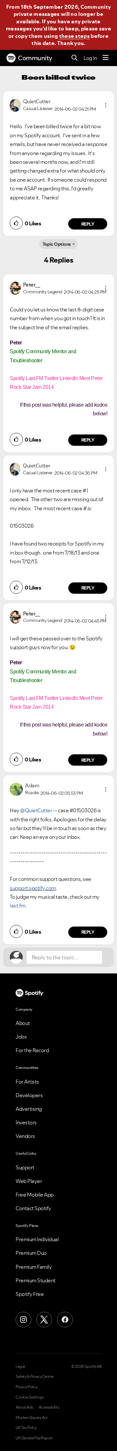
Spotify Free (30, 1294)
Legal (20, 1366)
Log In (90, 58)
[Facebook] (65, 1319)
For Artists (27, 1081)
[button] (105, 105)
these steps (74, 35)
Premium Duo (31, 1252)
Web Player (29, 1181)
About (23, 1023)
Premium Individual (37, 1239)
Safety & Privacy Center (35, 1376)
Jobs (21, 1036)
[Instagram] (23, 1319)
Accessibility (49, 1407)
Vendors (25, 1136)
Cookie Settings (30, 1397)
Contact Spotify (33, 1208)
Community (35, 57)
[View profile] (15, 104)
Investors (26, 1122)
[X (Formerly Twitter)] (44, 1319)
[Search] (75, 58)
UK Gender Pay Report (34, 1438)
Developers (29, 1095)
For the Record (32, 1050)
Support (25, 1167)
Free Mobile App (35, 1194)
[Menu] (105, 58)
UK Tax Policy (26, 1427)
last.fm (17, 905)
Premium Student (36, 1280)
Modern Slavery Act (31, 1417)
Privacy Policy (26, 1386)
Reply (88, 224)
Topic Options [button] (57, 244)
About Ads (24, 1407)
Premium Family (34, 1266)
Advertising (29, 1108)
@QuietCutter (36, 810)
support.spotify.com (33, 888)
